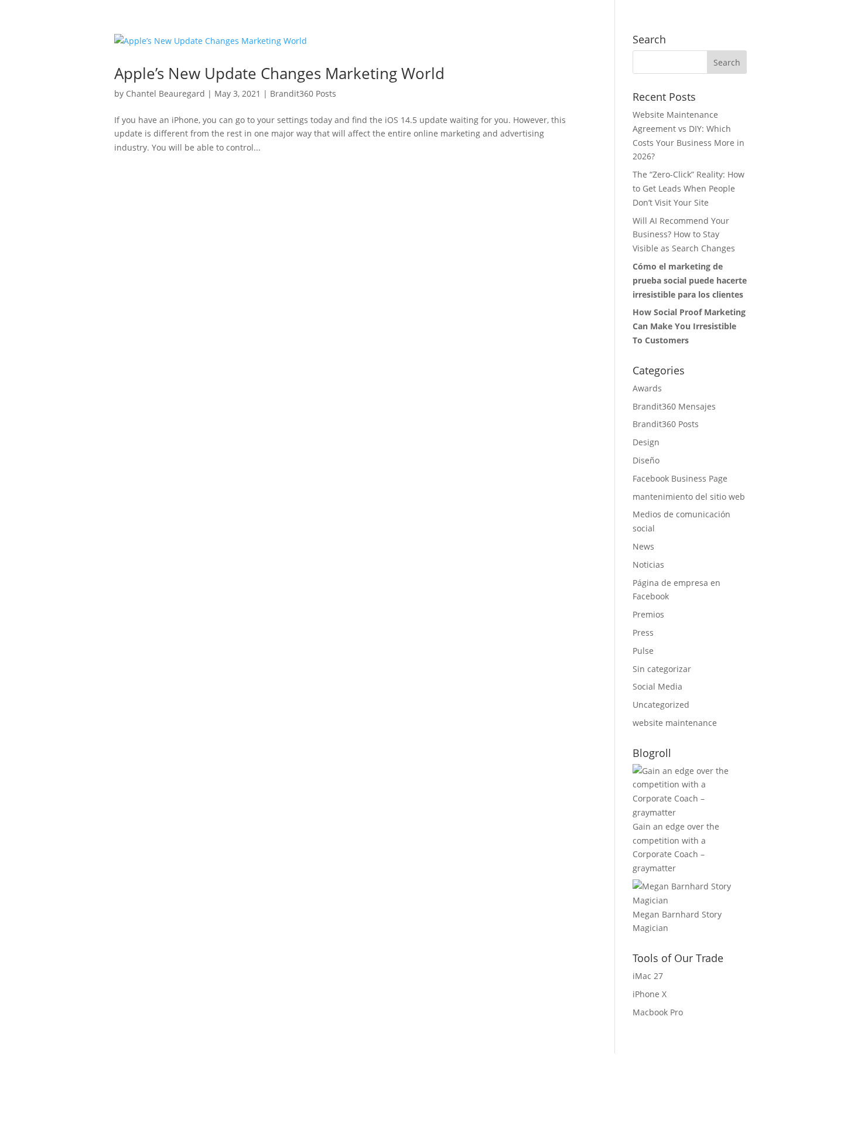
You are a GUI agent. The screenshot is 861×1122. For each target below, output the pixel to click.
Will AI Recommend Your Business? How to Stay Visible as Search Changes (684, 234)
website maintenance (675, 722)
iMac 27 (648, 975)
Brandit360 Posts (303, 93)
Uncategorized (661, 704)
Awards (647, 388)
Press (643, 632)
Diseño (646, 460)
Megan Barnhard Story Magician (677, 921)
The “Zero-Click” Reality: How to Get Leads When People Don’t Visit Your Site (688, 188)
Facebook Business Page (680, 478)
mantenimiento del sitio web (689, 496)
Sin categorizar (662, 668)
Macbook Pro (658, 1012)
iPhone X (650, 994)
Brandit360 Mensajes (674, 406)
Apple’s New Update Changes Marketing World (279, 73)
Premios (648, 614)
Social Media (657, 686)
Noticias (648, 564)
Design (646, 442)
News (643, 546)
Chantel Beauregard (165, 93)
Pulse (643, 650)
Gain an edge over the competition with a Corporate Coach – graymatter (676, 847)
